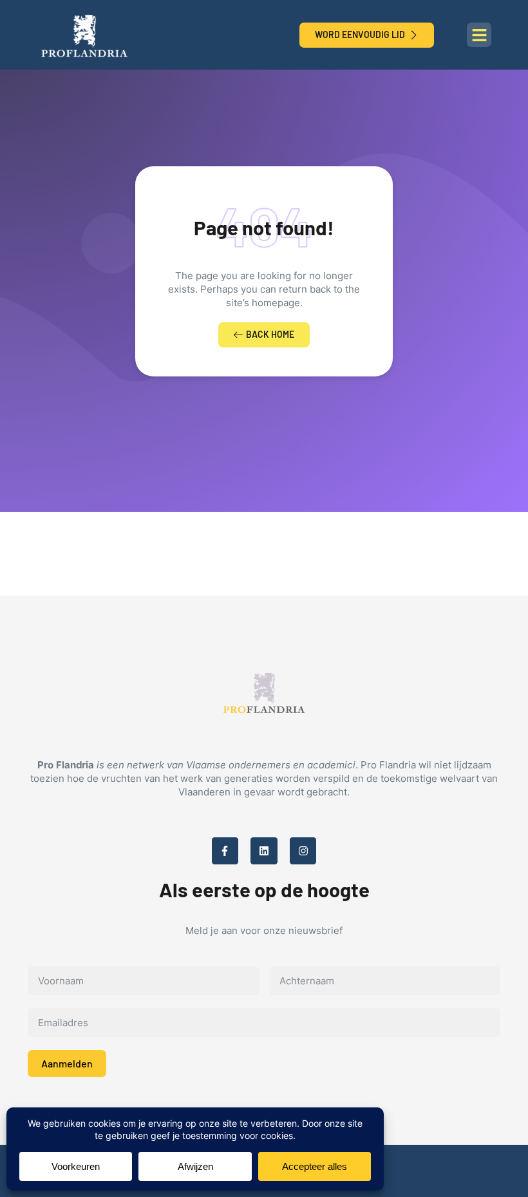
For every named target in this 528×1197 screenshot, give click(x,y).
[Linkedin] (264, 850)
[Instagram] (303, 850)
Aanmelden (67, 1063)
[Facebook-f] (225, 850)
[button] (479, 35)
